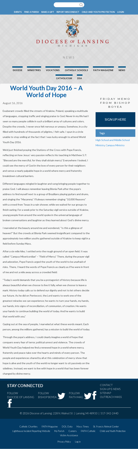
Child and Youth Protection (98, 11)
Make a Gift (47, 11)
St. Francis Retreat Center (106, 426)
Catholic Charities (28, 426)
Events (18, 11)
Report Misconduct (68, 11)
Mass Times (83, 426)
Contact (106, 385)
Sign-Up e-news (110, 389)
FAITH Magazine (103, 70)
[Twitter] (61, 396)
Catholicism (64, 78)
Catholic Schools (76, 70)
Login (120, 11)
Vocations (53, 70)
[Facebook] (10, 403)
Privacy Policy (64, 441)
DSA (79, 78)
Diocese (17, 70)
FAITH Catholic (88, 431)
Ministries (34, 70)
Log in (78, 441)
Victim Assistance (69, 435)
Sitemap (105, 393)
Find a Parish (31, 11)
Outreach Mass (111, 396)
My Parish (59, 431)
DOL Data (67, 426)
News (122, 70)
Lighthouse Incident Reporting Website (31, 431)
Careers (72, 431)
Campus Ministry (115, 145)
